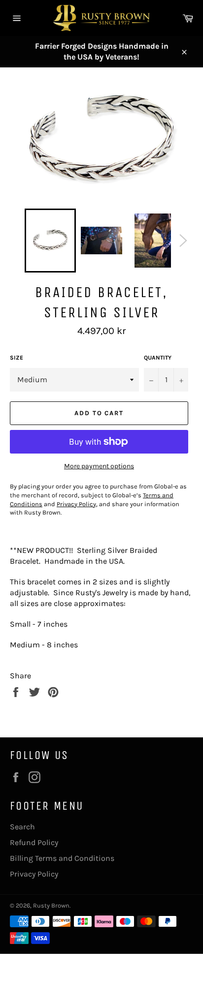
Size (16, 357)
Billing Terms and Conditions (62, 858)
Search (22, 826)
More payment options (99, 466)
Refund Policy (34, 842)
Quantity (157, 357)
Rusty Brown (51, 905)
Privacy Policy (34, 874)
